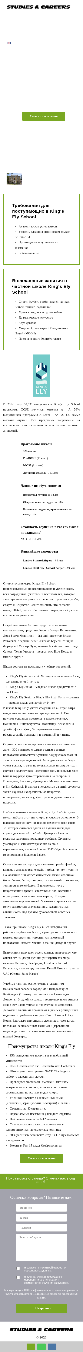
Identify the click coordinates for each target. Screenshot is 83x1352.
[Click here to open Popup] (31, 1347)
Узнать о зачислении (44, 116)
